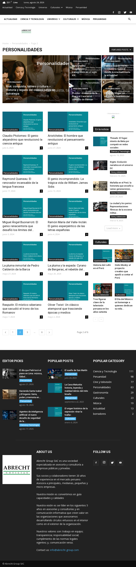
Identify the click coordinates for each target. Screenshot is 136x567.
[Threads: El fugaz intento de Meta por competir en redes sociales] (100, 141)
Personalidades (20, 43)
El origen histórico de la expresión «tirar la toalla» (76, 411)
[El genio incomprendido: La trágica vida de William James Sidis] (68, 165)
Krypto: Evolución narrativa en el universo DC (121, 165)
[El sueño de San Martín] (55, 373)
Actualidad (7, 7)
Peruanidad (81, 7)
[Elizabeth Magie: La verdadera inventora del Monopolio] (118, 91)
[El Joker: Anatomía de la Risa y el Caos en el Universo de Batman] (85, 91)
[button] (129, 19)
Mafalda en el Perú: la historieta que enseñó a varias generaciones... (121, 185)
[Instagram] (119, 12)
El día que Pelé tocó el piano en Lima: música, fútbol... (30, 373)
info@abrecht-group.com (64, 550)
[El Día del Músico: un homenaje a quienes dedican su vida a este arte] (124, 289)
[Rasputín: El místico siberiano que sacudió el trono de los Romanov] (22, 291)
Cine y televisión (118, 172)
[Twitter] (125, 12)
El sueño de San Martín (76, 370)
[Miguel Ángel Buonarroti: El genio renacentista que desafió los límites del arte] (22, 208)
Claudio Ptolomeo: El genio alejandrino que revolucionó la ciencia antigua (22, 139)
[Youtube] (131, 12)
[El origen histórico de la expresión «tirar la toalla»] (55, 412)
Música (69, 7)
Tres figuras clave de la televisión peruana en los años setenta (101, 305)
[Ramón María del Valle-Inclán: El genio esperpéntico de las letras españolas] (68, 208)
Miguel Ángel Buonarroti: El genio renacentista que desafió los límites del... (20, 226)
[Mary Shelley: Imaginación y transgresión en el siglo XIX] (85, 67)
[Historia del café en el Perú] (102, 255)
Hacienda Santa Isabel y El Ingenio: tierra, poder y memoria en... (30, 394)
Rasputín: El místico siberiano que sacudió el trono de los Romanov (21, 308)
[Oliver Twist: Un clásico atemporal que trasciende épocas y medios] (68, 291)
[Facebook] (113, 12)
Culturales (55, 7)
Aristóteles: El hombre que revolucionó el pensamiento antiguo (66, 139)
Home (5, 43)
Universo (43, 7)
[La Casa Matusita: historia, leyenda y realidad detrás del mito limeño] (55, 388)
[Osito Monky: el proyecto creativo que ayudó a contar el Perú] (124, 255)
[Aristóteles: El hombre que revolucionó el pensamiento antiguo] (68, 121)
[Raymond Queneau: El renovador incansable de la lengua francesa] (22, 165)
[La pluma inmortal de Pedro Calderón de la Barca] (22, 251)
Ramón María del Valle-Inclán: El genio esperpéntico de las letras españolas (67, 226)
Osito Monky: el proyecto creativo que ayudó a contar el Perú (124, 271)
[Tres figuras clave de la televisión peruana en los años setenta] (102, 289)
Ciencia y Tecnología (25, 7)
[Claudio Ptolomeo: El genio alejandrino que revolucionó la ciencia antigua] (22, 121)
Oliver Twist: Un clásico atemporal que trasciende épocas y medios (65, 308)
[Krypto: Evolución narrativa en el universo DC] (100, 165)
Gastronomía (100, 260)
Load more (112, 228)
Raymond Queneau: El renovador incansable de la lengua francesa (20, 182)
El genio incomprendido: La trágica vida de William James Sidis (68, 182)
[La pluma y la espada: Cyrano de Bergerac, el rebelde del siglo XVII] (68, 251)
